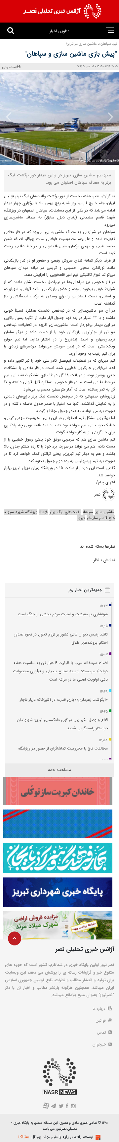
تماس (102, 1032)
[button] (59, 160)
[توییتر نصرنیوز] (61, 1107)
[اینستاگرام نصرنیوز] (73, 1107)
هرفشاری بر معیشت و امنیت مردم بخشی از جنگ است (63, 614)
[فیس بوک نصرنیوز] (67, 1107)
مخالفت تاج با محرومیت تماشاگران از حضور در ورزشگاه (63, 748)
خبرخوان (100, 1044)
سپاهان (88, 512)
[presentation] (108, 117)
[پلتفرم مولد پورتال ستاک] (97, 1137)
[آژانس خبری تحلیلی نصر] (62, 11)
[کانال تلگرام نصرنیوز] (53, 1107)
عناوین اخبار (59, 31)
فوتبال (43, 512)
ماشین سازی (104, 512)
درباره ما (100, 1008)
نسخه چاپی (9, 67)
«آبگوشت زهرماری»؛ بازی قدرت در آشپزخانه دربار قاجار (64, 699)
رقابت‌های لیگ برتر (65, 512)
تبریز (81, 518)
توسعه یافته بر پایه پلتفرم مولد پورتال (62, 1137)
